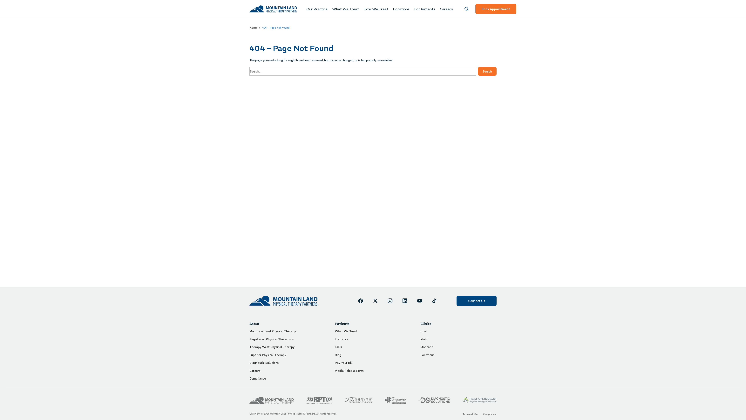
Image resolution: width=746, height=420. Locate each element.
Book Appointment (496, 9)
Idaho (424, 339)
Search (487, 71)
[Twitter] (375, 301)
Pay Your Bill (343, 363)
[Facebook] (360, 301)
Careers (446, 9)
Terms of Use (470, 414)
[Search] (466, 9)
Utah (424, 331)
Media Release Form (349, 371)
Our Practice (317, 9)
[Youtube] (420, 301)
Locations (401, 9)
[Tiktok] (434, 301)
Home (253, 27)
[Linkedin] (405, 301)
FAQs (338, 347)
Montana (426, 347)
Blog (338, 355)
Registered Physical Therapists (271, 339)
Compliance (257, 378)
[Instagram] (390, 301)
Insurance (342, 339)
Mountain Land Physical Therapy (272, 331)
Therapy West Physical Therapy (272, 347)
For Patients (424, 9)
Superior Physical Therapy (267, 355)
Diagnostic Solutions (264, 363)
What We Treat (345, 9)
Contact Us (476, 301)
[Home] (283, 301)
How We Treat (375, 9)
